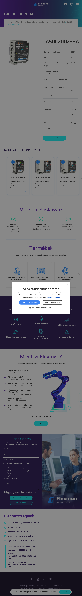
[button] (41, 308)
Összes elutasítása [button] (52, 302)
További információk (53, 297)
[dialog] (41, 298)
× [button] (67, 284)
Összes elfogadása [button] (29, 302)
